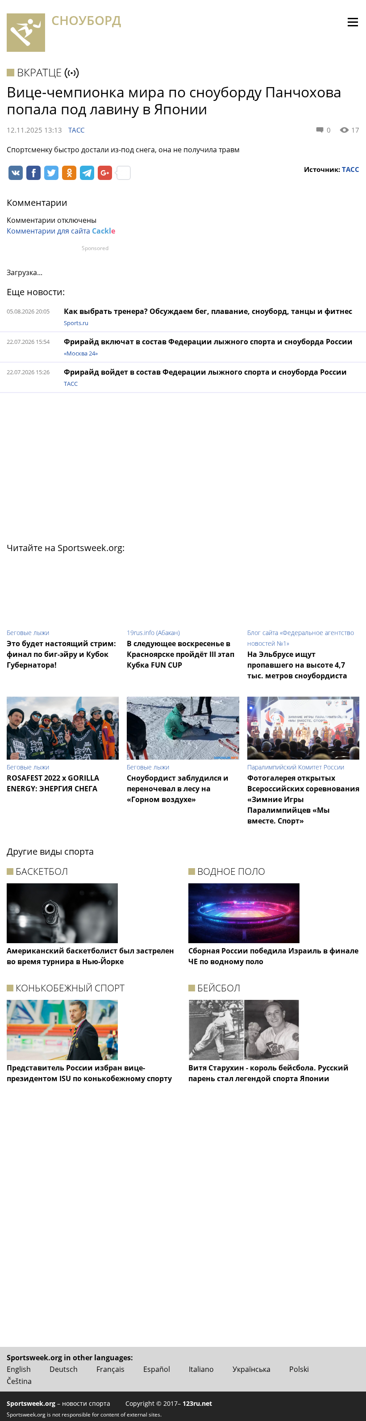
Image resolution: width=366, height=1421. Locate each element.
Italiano (201, 1369)
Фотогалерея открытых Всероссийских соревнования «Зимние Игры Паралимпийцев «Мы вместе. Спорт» (303, 799)
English (19, 1369)
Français (110, 1369)
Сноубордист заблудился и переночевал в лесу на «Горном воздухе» (178, 788)
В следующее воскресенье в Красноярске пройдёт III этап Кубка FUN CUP (180, 654)
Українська (251, 1369)
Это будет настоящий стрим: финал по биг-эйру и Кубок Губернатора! (61, 654)
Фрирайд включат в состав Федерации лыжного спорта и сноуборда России (208, 342)
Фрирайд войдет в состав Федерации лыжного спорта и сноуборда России (205, 372)
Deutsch (64, 1369)
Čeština (19, 1381)
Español (156, 1369)
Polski (299, 1369)
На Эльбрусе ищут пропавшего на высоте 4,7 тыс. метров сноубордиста (297, 665)
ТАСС (76, 129)
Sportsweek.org (31, 1403)
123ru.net (197, 1403)
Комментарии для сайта (61, 231)
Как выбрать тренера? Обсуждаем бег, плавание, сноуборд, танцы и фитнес (208, 311)
